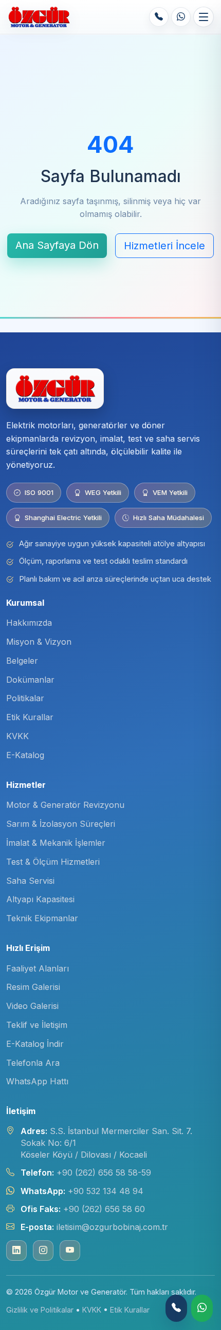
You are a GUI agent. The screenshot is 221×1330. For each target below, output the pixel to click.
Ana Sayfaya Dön (57, 245)
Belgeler (22, 661)
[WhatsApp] (181, 17)
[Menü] (203, 17)
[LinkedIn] (16, 1250)
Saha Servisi (30, 881)
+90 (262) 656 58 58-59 (104, 1172)
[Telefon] (159, 17)
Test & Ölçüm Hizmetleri (53, 862)
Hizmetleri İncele (164, 246)
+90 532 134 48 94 (105, 1191)
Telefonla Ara (33, 1063)
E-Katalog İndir (35, 1044)
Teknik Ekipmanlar (42, 918)
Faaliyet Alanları (37, 968)
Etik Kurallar (29, 717)
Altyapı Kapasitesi (40, 899)
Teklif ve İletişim (36, 1025)
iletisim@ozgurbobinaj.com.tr (112, 1227)
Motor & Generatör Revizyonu (65, 805)
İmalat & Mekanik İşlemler (55, 843)
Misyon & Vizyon (38, 642)
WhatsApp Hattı (37, 1081)
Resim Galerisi (33, 987)
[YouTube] (70, 1250)
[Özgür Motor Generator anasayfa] (38, 17)
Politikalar (25, 698)
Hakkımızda (29, 623)
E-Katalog (25, 755)
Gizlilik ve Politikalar (39, 1309)
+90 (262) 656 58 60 (104, 1209)
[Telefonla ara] (176, 1308)
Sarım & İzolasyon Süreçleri (60, 824)
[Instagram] (43, 1250)
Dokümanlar (30, 679)
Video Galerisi (32, 1006)
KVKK (17, 736)
